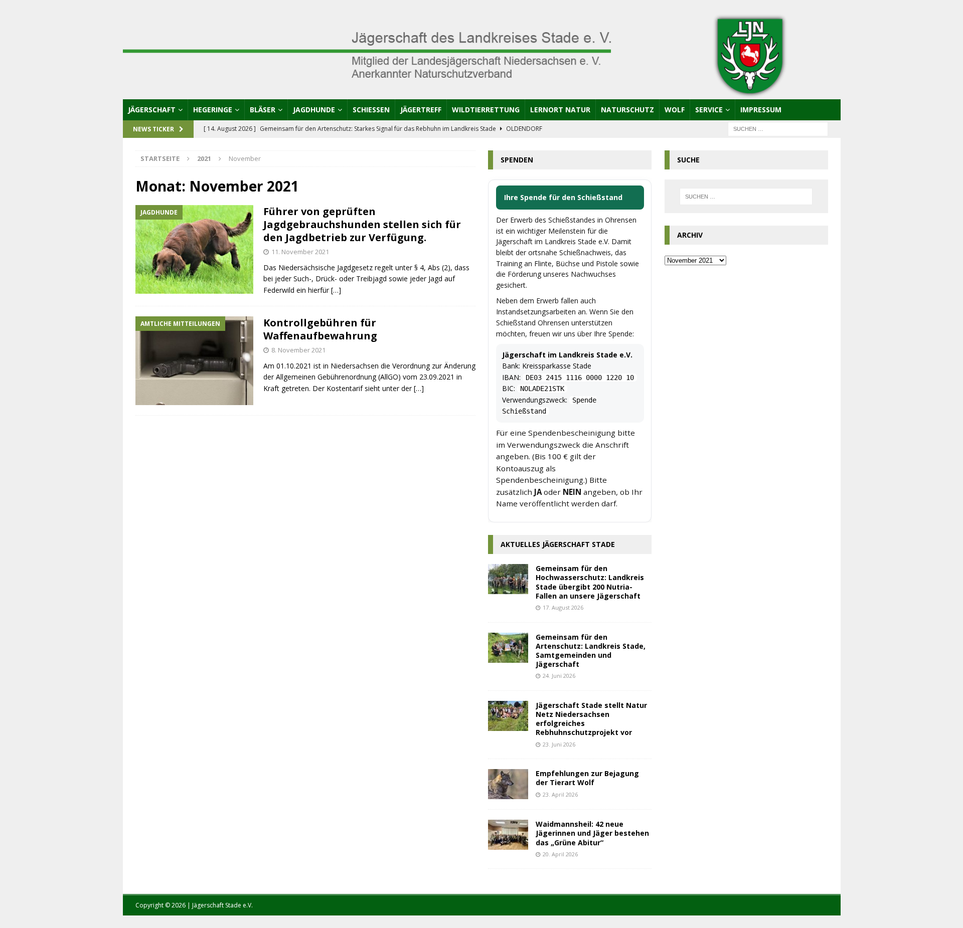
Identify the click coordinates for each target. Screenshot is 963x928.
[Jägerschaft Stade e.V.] (482, 93)
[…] (336, 290)
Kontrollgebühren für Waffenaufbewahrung (320, 329)
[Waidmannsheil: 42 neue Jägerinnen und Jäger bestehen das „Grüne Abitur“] (508, 835)
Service (709, 109)
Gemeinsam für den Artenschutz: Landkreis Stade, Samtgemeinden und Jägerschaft (591, 650)
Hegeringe (212, 109)
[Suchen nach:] (778, 128)
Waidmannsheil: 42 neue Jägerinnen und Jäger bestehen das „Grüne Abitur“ (592, 833)
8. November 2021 (298, 349)
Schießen (371, 109)
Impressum (760, 109)
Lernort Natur (560, 109)
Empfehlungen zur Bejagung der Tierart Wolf (587, 778)
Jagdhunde (314, 109)
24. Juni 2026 (559, 675)
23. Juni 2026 (559, 744)
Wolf (675, 109)
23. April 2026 (560, 794)
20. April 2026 (560, 854)
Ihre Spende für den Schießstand (563, 197)
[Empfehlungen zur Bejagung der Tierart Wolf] (508, 784)
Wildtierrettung (486, 109)
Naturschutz (627, 109)
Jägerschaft (152, 109)
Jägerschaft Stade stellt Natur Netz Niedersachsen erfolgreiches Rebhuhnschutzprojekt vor (591, 718)
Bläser (262, 109)
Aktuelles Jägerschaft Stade (558, 544)
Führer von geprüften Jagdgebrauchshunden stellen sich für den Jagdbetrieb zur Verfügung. (362, 224)
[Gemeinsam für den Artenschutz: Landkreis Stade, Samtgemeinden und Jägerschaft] (508, 648)
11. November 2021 (300, 251)
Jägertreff (420, 109)
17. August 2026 (563, 607)
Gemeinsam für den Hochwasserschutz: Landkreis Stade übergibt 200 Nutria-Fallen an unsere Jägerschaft (590, 582)
